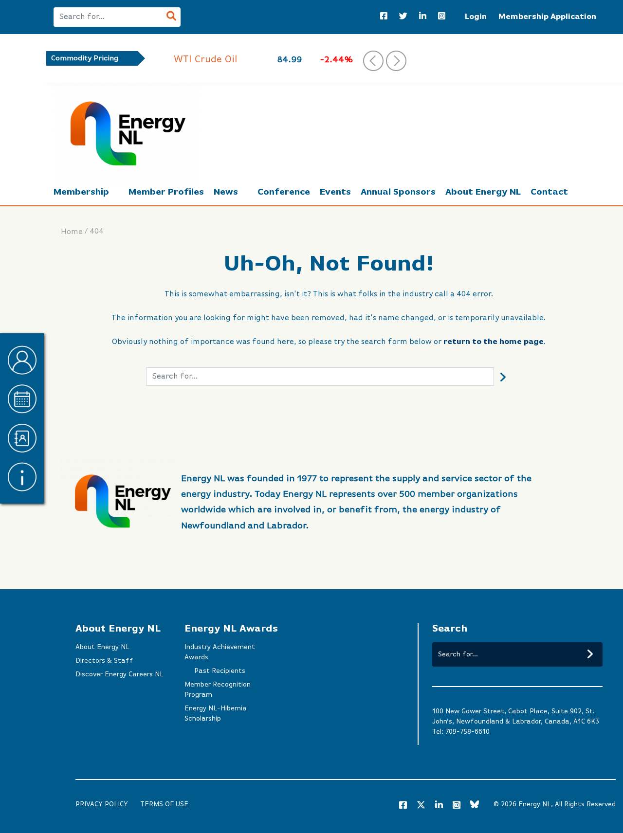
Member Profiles (166, 192)
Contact (549, 192)
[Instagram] (441, 17)
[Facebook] (383, 17)
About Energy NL (483, 192)
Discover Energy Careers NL (119, 674)
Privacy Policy (101, 804)
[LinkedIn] (422, 17)
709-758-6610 (467, 731)
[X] (421, 806)
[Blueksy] (474, 805)
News (226, 192)
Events (335, 192)
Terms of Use (164, 804)
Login (476, 17)
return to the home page (493, 342)
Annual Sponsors (398, 192)
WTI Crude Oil (151, 59)
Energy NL (534, 804)
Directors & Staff (104, 660)
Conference (283, 192)
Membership (81, 192)
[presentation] (373, 61)
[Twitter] (403, 17)
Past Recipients (219, 671)
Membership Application (547, 17)
